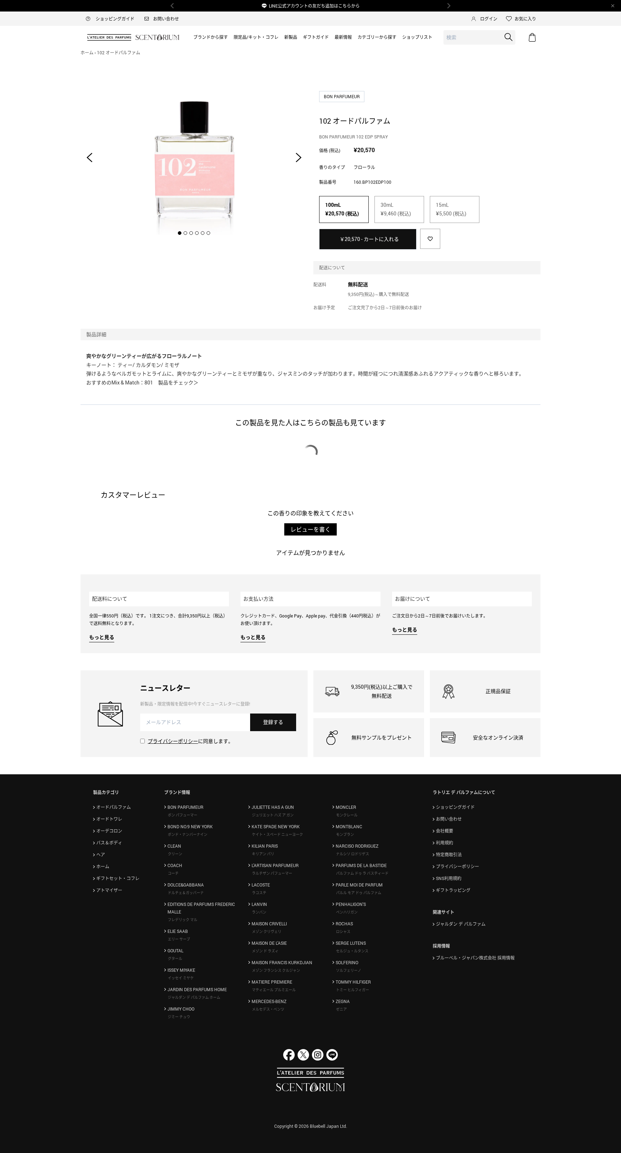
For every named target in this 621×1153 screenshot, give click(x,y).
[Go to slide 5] (202, 233)
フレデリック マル (182, 919)
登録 (273, 722)
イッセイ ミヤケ (181, 977)
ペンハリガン (347, 912)
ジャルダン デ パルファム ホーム (194, 997)
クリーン (175, 853)
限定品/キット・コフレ (256, 37)
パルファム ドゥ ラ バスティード (362, 873)
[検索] (508, 37)
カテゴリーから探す (377, 37)
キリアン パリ (263, 853)
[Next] (448, 6)
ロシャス (343, 931)
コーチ (173, 873)
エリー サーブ (179, 939)
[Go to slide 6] (208, 233)
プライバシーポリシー (173, 741)
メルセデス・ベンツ (268, 1009)
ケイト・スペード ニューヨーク (277, 834)
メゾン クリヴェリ (266, 931)
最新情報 (343, 37)
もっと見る (101, 637)
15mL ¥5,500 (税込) (451, 209)
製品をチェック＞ (178, 382)
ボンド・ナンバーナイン (187, 834)
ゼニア (341, 1009)
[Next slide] (299, 158)
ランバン (259, 912)
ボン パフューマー (182, 814)
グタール (175, 958)
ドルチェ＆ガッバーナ (186, 892)
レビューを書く (310, 529)
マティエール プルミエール (274, 989)
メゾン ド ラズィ (265, 950)
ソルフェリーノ (348, 970)
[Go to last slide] (89, 158)
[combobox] (479, 37)
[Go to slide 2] (185, 233)
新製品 (290, 37)
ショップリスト (417, 37)
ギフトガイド (316, 37)
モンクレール (347, 814)
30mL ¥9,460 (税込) (396, 209)
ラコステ (259, 892)
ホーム (86, 52)
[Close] (613, 6)
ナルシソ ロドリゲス (352, 853)
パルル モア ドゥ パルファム (358, 892)
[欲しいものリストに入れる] (430, 239)
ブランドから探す (210, 37)
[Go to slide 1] (179, 233)
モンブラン (345, 834)
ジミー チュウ (179, 1016)
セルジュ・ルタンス (352, 950)
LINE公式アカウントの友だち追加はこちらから (314, 6)
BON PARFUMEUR (342, 96)
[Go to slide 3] (191, 233)
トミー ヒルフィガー (352, 989)
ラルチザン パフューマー (272, 873)
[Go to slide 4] (197, 233)
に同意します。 (190, 741)
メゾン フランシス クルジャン (276, 970)
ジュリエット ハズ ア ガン (273, 814)
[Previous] (172, 6)
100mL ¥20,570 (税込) (342, 209)
